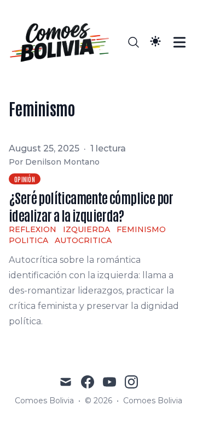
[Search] (133, 42)
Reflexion (32, 229)
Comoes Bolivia (152, 401)
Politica (28, 240)
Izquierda (86, 229)
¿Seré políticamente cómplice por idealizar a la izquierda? (91, 206)
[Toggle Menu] (179, 42)
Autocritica (83, 240)
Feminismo (141, 229)
